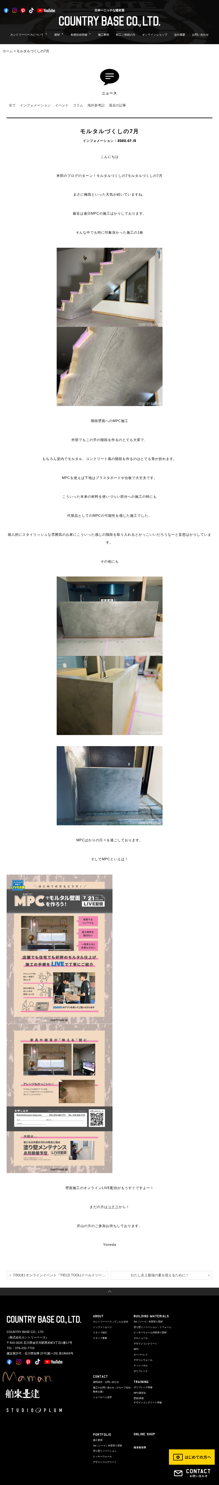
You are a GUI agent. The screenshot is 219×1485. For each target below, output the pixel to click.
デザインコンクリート (145, 1343)
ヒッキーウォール (102, 1456)
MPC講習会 (140, 1393)
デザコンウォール (143, 1360)
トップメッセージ (102, 1327)
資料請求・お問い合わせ (106, 1382)
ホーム (8, 51)
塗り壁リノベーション (105, 1451)
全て (12, 105)
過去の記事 (117, 105)
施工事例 (103, 34)
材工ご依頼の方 (125, 34)
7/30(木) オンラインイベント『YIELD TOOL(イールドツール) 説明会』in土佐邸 (60, 1275)
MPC (136, 1349)
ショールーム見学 (102, 1397)
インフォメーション (35, 105)
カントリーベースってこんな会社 (110, 1321)
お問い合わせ (200, 34)
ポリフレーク (141, 1371)
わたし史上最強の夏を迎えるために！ (160, 1275)
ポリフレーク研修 (143, 1387)
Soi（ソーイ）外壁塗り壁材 (148, 1321)
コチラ (113, 1207)
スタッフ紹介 (100, 1332)
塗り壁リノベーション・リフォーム (152, 1327)
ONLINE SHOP (144, 1434)
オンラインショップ (154, 34)
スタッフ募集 (100, 1338)
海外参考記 (96, 105)
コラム (78, 105)
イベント (62, 105)
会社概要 (179, 34)
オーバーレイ (141, 1354)
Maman (140, 1447)
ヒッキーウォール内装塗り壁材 (150, 1332)
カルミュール (141, 1338)
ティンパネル (141, 1365)
